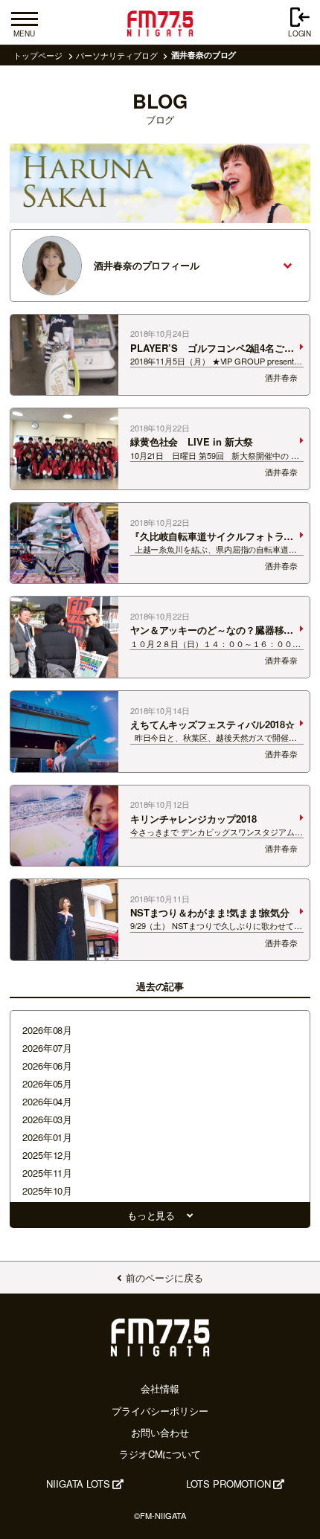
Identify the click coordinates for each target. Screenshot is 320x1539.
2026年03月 (47, 1119)
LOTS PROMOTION (228, 1484)
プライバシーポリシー (160, 1411)
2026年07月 (47, 1048)
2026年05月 (47, 1083)
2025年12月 (47, 1155)
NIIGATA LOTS (78, 1484)
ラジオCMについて (160, 1454)
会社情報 (160, 1388)
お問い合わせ (160, 1432)
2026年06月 (47, 1065)
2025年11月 (47, 1173)
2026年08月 (47, 1030)
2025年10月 (47, 1190)
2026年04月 (47, 1101)
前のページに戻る (164, 1277)
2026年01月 (47, 1137)
